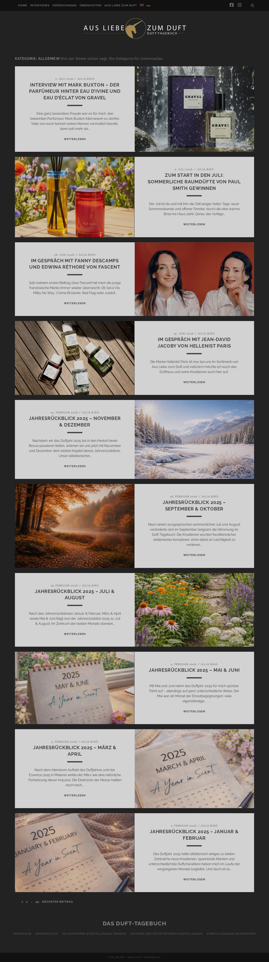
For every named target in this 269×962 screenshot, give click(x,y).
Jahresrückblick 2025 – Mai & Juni (194, 670)
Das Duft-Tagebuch (134, 923)
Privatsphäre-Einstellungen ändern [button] (94, 933)
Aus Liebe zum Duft (120, 5)
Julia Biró (85, 78)
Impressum (22, 933)
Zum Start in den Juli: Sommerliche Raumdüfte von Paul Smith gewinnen (194, 181)
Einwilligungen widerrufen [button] (231, 933)
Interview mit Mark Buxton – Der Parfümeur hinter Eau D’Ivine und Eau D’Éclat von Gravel (75, 91)
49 (37, 901)
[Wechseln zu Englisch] (142, 5)
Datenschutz (47, 933)
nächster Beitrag (57, 901)
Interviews (39, 5)
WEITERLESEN (75, 139)
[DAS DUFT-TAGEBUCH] (134, 38)
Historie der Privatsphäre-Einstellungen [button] (166, 933)
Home (22, 5)
